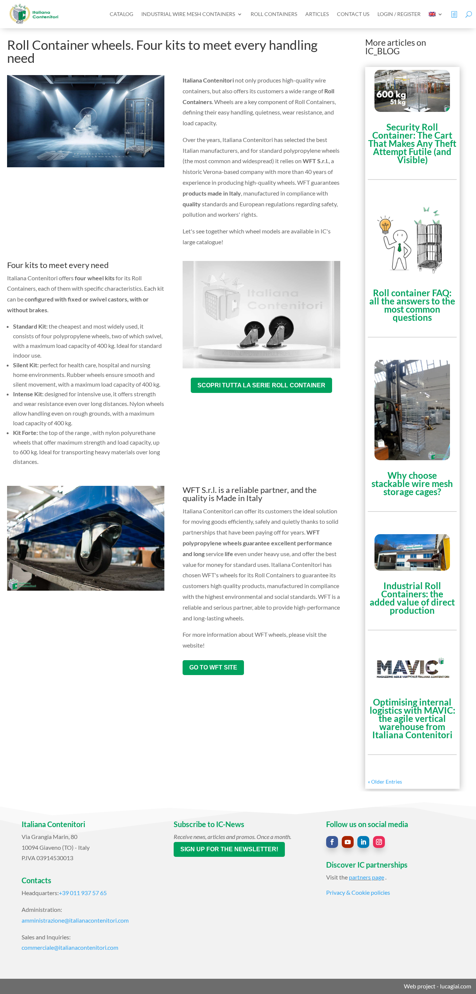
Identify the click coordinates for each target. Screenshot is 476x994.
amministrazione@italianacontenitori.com (75, 920)
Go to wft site (213, 667)
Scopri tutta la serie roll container (261, 385)
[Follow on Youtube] (348, 842)
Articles (317, 14)
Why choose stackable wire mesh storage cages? (412, 483)
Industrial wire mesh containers (188, 14)
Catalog (121, 14)
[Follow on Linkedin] (363, 842)
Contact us (353, 14)
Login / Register (399, 14)
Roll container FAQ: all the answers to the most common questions (412, 305)
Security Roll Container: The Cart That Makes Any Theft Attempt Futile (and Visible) (412, 143)
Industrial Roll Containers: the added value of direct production (412, 598)
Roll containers (274, 14)
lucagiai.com (455, 986)
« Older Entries (385, 781)
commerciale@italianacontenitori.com (70, 947)
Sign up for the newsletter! (229, 849)
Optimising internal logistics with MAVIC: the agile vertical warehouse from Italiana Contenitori (412, 718)
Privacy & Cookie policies (358, 892)
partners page (366, 877)
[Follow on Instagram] (379, 842)
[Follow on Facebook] (332, 842)
